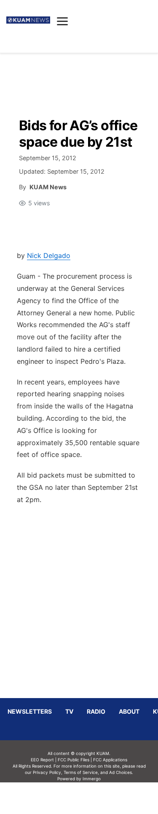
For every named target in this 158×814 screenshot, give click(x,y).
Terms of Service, (81, 772)
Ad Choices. (121, 772)
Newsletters (30, 711)
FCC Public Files (73, 759)
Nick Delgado (48, 255)
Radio (96, 711)
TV (69, 711)
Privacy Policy (47, 772)
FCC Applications (110, 759)
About (129, 711)
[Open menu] (62, 21)
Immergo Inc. (91, 798)
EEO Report (42, 759)
